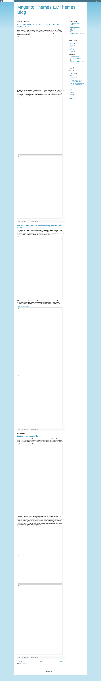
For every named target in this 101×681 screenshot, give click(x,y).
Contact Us (72, 49)
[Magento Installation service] (74, 56)
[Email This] (31, 221)
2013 (71, 67)
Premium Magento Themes (75, 43)
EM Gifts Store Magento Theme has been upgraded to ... (77, 84)
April (72, 94)
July (72, 89)
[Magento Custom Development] (77, 61)
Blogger (52, 671)
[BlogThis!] (33, 221)
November (73, 73)
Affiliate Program (73, 51)
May (72, 92)
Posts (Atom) (25, 663)
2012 (71, 68)
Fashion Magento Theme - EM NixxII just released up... (77, 81)
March (72, 96)
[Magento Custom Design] (75, 58)
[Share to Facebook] (35, 221)
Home (41, 661)
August (72, 78)
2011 (71, 70)
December (73, 72)
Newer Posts (20, 661)
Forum (71, 48)
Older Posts (62, 661)
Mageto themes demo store (23, 306)
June (72, 90)
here (26, 95)
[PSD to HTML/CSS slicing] (76, 59)
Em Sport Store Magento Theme (28, 436)
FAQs (71, 46)
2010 (71, 98)
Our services (72, 45)
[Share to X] (34, 221)
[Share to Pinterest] (37, 221)
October (73, 75)
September (73, 77)
